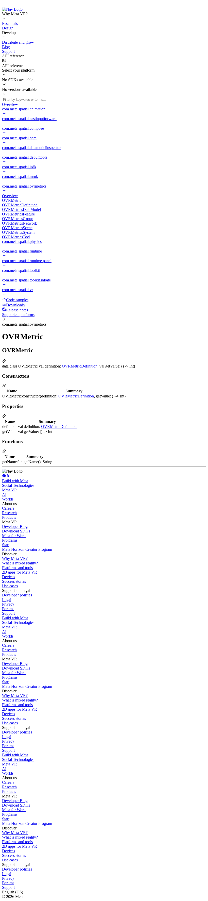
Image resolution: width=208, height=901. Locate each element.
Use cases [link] (10, 586)
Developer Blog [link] (15, 526)
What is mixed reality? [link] (20, 563)
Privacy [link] (8, 604)
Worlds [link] (7, 499)
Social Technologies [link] (18, 485)
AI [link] (4, 494)
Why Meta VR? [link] (15, 558)
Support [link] (8, 613)
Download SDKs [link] (16, 531)
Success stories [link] (14, 581)
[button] (104, 4)
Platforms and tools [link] (17, 567)
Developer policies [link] (17, 595)
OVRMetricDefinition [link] (79, 366)
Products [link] (9, 517)
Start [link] (5, 545)
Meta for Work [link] (14, 535)
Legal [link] (6, 599)
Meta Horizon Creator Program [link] (27, 549)
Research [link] (9, 513)
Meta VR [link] (9, 490)
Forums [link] (8, 609)
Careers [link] (8, 508)
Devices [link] (8, 577)
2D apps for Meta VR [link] (19, 572)
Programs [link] (9, 540)
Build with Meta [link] (15, 481)
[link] (12, 9)
